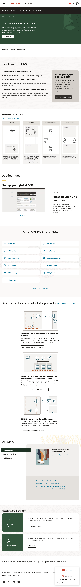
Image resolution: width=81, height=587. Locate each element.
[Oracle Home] (13, 3)
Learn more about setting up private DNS (32, 347)
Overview (5, 10)
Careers (54, 572)
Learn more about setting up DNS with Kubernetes (34, 390)
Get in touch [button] (32, 546)
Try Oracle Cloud (8, 36)
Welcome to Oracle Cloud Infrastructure (47, 483)
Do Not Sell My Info (24, 572)
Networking (12, 17)
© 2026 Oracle (6, 572)
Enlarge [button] (23, 215)
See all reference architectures (68, 303)
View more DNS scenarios (11, 118)
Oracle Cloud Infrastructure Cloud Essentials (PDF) (50, 489)
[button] (3, 3)
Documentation (37, 10)
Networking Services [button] (16, 10)
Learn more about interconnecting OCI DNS (33, 430)
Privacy (16, 572)
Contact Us (16, 575)
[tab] (16, 450)
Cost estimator (21, 49)
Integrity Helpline (6, 575)
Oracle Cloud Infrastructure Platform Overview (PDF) (51, 486)
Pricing (28, 10)
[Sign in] (73, 3)
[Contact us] (77, 3)
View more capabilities (40, 288)
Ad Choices (47, 572)
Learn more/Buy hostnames (63, 97)
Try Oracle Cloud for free (35, 526)
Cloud (4, 17)
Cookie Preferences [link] (37, 572)
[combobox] (44, 3)
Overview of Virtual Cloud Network (46, 481)
